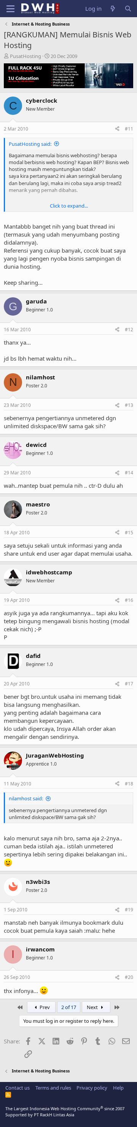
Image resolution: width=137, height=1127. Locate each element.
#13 (129, 405)
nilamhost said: (26, 798)
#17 (129, 683)
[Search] (128, 9)
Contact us (17, 1087)
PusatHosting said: (30, 143)
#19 (129, 909)
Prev (44, 1007)
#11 (129, 129)
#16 (129, 600)
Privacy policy (91, 1087)
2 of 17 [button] (68, 1007)
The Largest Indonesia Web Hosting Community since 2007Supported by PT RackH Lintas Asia (64, 1111)
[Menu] (10, 8)
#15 (129, 532)
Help (118, 1087)
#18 (129, 783)
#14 (129, 472)
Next (93, 1007)
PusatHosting (25, 56)
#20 (129, 977)
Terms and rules (53, 1087)
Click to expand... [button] (69, 205)
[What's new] (112, 9)
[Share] (117, 129)
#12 (129, 329)
